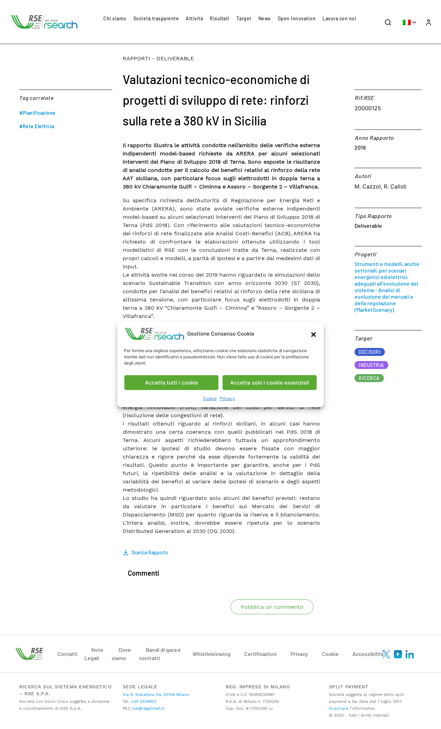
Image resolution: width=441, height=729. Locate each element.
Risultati (219, 18)
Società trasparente (156, 18)
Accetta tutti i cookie (171, 382)
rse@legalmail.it (147, 708)
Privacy (227, 398)
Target (244, 18)
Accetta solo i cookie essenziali (269, 382)
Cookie (210, 398)
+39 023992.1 (143, 701)
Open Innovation (297, 18)
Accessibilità (367, 653)
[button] (313, 333)
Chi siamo (114, 18)
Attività (194, 18)
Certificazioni (260, 653)
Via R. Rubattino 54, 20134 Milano (156, 694)
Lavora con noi (339, 18)
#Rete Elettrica (36, 126)
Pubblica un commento (272, 607)
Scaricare (338, 708)
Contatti (68, 653)
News (264, 18)
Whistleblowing (211, 653)
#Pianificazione (37, 113)
